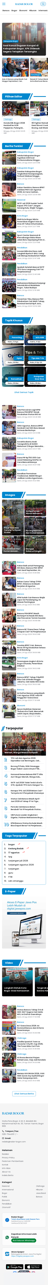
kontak (5, 1164)
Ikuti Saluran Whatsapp (24, 1240)
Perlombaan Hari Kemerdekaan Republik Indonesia (13, 551)
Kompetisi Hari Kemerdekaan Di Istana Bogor (34, 513)
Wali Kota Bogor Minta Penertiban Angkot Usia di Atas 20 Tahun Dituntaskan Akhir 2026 (30, 222)
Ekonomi (21, 705)
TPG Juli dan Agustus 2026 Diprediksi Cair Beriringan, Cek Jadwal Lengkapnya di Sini (25, 760)
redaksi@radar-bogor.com (14, 1141)
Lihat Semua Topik (24, 392)
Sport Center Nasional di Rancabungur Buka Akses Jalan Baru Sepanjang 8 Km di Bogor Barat (31, 238)
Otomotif (6, 1207)
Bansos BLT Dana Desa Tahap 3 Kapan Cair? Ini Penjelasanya (31, 630)
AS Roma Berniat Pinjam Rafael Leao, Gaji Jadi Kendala (31, 1058)
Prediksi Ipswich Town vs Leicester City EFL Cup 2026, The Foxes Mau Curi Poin (30, 1043)
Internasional (8, 1189)
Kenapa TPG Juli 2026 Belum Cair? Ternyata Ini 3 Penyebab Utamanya (27, 791)
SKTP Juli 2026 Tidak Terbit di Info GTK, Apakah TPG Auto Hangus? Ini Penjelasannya (27, 785)
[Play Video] (17, 976)
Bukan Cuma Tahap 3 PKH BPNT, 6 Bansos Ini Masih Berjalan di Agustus (29, 583)
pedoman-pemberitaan (12, 1161)
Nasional (21, 200)
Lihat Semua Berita (24, 1093)
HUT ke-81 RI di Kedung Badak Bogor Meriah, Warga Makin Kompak (24, 751)
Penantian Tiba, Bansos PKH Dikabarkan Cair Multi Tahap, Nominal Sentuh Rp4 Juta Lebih (31, 302)
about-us (6, 1172)
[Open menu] (4, 4)
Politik (4, 1196)
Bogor (4, 1193)
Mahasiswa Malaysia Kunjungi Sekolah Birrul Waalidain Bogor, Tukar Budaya (31, 285)
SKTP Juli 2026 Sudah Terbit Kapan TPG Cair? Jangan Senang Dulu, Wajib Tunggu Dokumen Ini (30, 206)
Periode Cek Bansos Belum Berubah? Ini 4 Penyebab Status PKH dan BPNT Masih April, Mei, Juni (27, 809)
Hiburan (39, 1189)
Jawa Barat (41, 1193)
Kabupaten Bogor (25, 152)
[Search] (43, 4)
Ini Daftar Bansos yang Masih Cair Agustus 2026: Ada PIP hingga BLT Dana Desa (31, 695)
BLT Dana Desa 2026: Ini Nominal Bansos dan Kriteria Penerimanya (30, 1028)
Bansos (20, 184)
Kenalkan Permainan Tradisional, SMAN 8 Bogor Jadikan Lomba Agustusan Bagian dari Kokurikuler (29, 477)
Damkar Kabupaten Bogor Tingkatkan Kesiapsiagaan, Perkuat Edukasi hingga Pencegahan (30, 175)
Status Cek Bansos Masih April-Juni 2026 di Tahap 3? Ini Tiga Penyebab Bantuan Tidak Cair (25, 801)
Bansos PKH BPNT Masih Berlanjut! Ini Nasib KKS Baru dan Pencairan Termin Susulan (31, 615)
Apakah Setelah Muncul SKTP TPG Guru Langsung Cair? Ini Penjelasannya (30, 269)
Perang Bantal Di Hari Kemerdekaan (35, 531)
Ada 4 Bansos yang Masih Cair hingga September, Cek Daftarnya (14, 81)
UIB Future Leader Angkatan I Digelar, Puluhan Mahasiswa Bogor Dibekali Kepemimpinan (27, 817)
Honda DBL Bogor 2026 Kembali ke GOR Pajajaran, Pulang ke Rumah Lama (14, 127)
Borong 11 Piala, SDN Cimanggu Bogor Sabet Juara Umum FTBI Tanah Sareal (25, 768)
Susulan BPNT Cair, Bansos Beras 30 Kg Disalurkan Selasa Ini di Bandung (31, 647)
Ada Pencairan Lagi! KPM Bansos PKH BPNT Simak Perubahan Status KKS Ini (29, 412)
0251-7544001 (8, 1134)
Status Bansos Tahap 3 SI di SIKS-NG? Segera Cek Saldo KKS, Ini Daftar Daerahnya (30, 1012)
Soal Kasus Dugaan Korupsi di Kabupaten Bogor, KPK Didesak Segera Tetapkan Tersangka (21, 48)
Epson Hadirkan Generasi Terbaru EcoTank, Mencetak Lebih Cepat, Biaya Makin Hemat (30, 712)
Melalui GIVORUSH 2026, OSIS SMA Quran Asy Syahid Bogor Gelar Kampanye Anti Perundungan (30, 1077)
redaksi (5, 1154)
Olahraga (21, 1038)
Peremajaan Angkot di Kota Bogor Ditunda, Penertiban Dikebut (30, 663)
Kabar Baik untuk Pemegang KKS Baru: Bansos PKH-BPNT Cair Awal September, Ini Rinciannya (30, 569)
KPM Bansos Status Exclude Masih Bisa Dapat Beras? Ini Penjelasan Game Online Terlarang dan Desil (26, 825)
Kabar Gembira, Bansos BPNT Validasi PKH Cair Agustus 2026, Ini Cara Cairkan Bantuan (31, 191)
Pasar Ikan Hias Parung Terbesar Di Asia (12, 530)
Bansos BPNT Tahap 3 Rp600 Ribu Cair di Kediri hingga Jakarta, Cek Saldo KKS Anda (30, 679)
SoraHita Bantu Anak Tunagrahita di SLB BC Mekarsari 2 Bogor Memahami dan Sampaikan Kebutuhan (31, 445)
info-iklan (6, 1168)
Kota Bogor (22, 216)
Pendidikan (22, 247)
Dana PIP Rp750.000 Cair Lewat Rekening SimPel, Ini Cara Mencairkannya (29, 459)
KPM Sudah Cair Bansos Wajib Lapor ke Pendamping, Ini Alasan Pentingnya (31, 599)
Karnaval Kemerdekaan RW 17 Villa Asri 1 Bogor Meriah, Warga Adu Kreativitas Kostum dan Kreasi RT (27, 777)
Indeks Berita (7, 1175)
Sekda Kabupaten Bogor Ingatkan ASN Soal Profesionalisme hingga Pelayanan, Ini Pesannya (28, 159)
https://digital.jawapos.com (22, 1256)
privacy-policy (8, 1157)
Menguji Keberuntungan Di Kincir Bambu (35, 551)
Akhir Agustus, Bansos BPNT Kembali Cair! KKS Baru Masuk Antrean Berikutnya (31, 428)
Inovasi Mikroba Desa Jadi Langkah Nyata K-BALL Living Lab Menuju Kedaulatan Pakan (31, 253)
